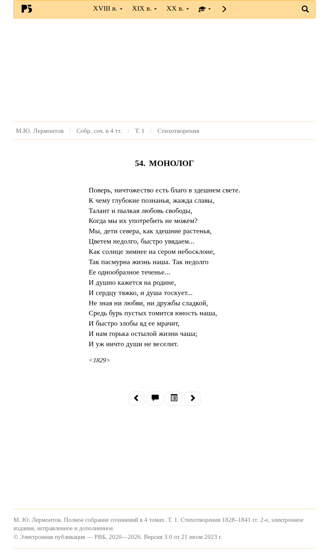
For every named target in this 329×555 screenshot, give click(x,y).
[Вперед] (192, 398)
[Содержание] (173, 398)
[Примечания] (155, 398)
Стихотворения (178, 130)
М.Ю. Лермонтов (40, 130)
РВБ (26, 8)
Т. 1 (140, 130)
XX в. (176, 8)
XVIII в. (106, 8)
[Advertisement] (164, 70)
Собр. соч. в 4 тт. (99, 130)
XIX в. (143, 8)
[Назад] (136, 398)
